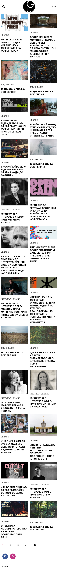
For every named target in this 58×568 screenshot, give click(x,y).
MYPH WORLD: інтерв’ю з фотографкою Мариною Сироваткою (43, 402)
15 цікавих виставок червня (42, 165)
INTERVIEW (6, 210)
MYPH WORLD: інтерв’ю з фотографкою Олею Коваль (41, 493)
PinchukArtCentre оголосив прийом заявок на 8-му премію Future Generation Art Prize (42, 254)
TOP (2, 85)
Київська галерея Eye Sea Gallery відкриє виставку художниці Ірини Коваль (13, 447)
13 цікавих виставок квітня (42, 528)
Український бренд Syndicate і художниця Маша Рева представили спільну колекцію (43, 130)
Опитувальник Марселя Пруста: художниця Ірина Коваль (13, 406)
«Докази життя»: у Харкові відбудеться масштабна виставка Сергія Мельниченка (43, 359)
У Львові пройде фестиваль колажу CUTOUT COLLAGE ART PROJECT (14, 491)
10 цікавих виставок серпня (13, 90)
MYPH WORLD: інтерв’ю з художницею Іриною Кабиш (13, 218)
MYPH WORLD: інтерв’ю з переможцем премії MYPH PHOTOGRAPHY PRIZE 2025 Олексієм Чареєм (14, 310)
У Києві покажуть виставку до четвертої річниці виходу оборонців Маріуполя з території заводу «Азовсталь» (13, 265)
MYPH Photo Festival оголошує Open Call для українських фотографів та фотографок (43, 212)
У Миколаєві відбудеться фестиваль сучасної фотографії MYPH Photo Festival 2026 (13, 127)
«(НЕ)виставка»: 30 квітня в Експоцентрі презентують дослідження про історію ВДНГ (42, 451)
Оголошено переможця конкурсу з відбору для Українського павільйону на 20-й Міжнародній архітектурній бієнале (43, 47)
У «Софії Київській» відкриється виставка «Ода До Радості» (14, 171)
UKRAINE (5, 35)
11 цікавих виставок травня (13, 354)
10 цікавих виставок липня (42, 93)
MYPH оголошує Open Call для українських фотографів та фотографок (12, 45)
